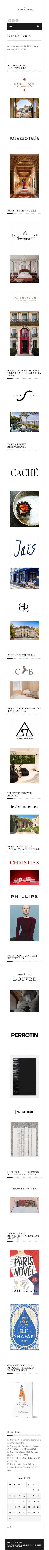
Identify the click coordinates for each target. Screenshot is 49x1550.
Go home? (22, 49)
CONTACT (18, 1542)
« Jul (9, 1526)
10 (10, 1501)
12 (19, 1501)
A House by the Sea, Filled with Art (24, 1458)
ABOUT (9, 1542)
